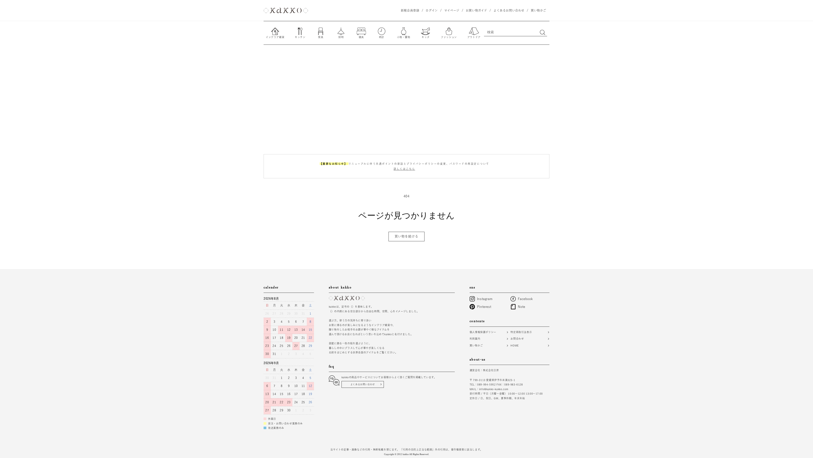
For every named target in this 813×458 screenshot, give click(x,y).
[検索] (542, 32)
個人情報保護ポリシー (483, 332)
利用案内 (475, 338)
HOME (514, 345)
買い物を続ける (406, 236)
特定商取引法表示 (521, 332)
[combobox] (515, 32)
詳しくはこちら (404, 169)
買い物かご (476, 345)
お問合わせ (517, 338)
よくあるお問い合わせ (362, 384)
